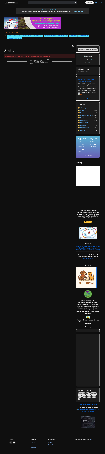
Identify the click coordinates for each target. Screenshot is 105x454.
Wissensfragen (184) (15, 38)
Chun (91, 439)
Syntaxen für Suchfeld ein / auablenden (87, 49)
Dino (81, 94)
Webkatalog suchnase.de (88, 411)
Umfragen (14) (83, 35)
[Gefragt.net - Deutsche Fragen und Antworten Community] (11, 3)
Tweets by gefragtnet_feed (88, 404)
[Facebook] (14, 442)
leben (79, 396)
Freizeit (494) (38, 35)
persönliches (81, 393)
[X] (10, 442)
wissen (94, 396)
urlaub (87, 393)
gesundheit (94, 393)
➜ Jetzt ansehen (77, 11)
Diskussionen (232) (14, 35)
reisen (84, 396)
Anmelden (89, 2)
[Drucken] (73, 46)
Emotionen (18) (27, 35)
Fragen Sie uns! (88, 258)
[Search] (75, 2)
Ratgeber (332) (62, 35)
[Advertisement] (86, 196)
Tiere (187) (73, 35)
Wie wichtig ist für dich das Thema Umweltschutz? (86, 80)
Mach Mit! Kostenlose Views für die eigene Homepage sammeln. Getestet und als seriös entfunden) (88, 248)
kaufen (89, 396)
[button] (85, 98)
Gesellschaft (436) (50, 35)
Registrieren (98, 2)
